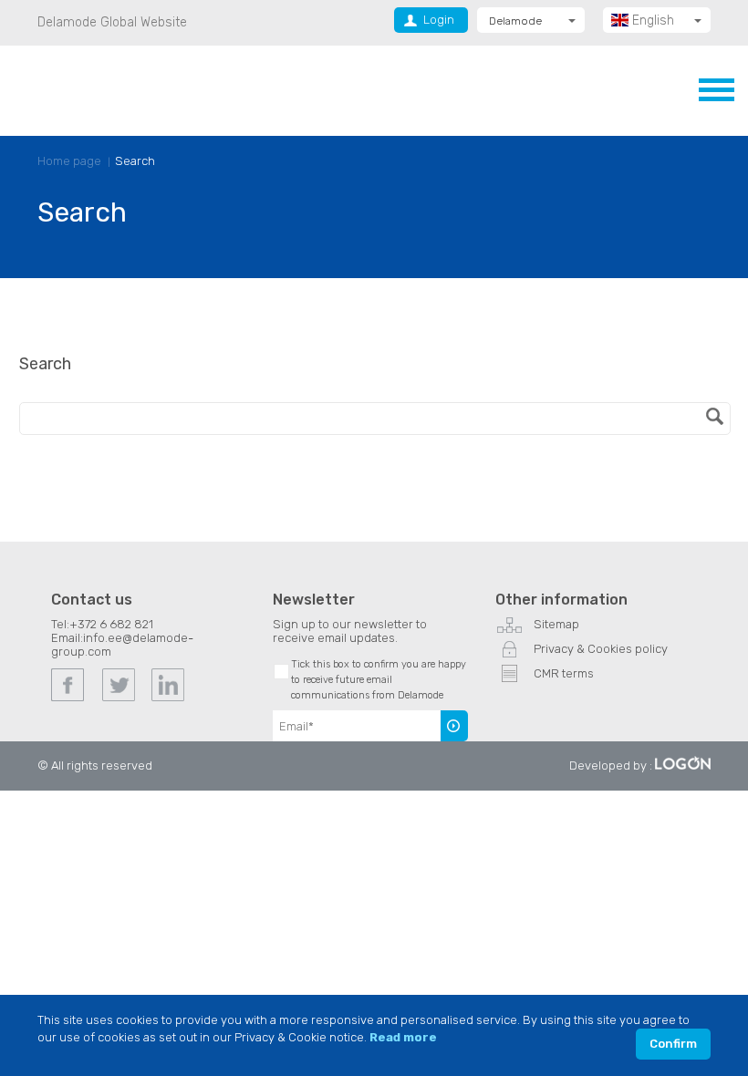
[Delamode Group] (127, 89)
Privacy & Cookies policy (601, 649)
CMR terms (564, 673)
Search (135, 161)
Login (438, 19)
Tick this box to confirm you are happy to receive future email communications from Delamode (378, 679)
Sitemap (556, 624)
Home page (69, 161)
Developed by (608, 765)
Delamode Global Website (112, 22)
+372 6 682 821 (111, 624)
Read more (403, 1037)
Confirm (673, 1043)
